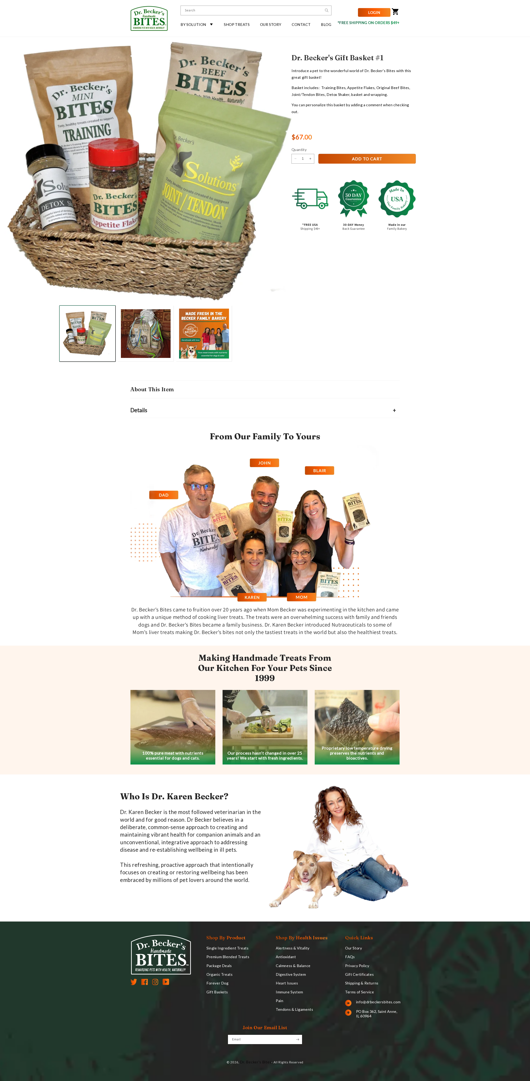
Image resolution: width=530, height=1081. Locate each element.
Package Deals (219, 965)
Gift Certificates (359, 974)
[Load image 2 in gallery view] (146, 334)
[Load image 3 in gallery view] (204, 334)
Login (374, 12)
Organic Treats (219, 974)
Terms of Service (359, 992)
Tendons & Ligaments (294, 1009)
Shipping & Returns (361, 983)
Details (263, 410)
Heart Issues (287, 983)
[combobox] (256, 10)
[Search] (326, 10)
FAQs (350, 957)
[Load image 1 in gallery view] (87, 334)
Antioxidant (286, 957)
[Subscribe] (297, 1039)
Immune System (289, 992)
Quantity (299, 149)
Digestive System (291, 974)
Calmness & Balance (293, 965)
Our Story (353, 948)
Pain (279, 1001)
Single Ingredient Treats (227, 948)
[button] (197, 24)
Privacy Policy (357, 965)
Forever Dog (217, 983)
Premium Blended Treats (227, 957)
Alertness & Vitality (293, 948)
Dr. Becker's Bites (255, 1062)
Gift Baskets (217, 992)
